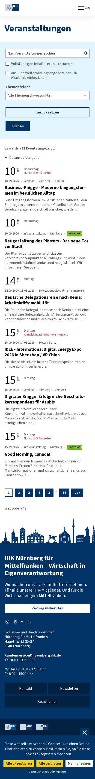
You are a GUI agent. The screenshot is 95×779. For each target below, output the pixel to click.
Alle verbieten (50, 763)
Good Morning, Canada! (27, 454)
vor (77, 492)
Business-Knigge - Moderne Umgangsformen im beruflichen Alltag (45, 190)
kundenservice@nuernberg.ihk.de (33, 655)
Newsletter (69, 688)
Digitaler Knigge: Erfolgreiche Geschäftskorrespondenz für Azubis (45, 399)
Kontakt (26, 688)
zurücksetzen (47, 112)
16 (64, 492)
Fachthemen (47, 701)
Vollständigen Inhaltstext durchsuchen (42, 63)
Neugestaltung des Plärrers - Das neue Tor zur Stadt (46, 244)
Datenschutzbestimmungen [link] (48, 772)
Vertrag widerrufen (47, 608)
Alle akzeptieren (19, 763)
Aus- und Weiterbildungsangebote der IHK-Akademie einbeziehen (45, 75)
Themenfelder (18, 87)
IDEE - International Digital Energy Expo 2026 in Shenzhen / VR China (43, 352)
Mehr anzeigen (79, 763)
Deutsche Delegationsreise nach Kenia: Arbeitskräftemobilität (43, 300)
